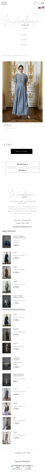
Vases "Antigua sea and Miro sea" (19, 237)
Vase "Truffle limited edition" (18, 296)
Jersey (15, 403)
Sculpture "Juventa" (16, 359)
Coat (15, 389)
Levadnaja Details (16, 55)
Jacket (15, 343)
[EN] (43, 8)
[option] (22, 91)
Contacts (24, 45)
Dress (15, 252)
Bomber (16, 329)
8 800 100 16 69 (22, 223)
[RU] (39, 8)
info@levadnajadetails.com (22, 226)
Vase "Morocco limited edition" (18, 375)
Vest (14, 418)
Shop (8, 55)
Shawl (15, 281)
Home (4, 55)
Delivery (23, 40)
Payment (23, 35)
